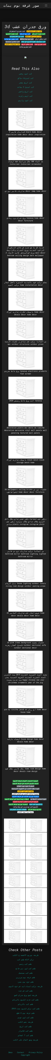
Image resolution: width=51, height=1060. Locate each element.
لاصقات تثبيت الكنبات (18, 809)
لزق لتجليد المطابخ (38, 799)
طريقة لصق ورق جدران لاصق (25, 995)
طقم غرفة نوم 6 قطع (25, 1013)
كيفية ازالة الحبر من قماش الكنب (25, 794)
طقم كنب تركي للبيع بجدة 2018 (25, 1008)
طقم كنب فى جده (25, 991)
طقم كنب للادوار (25, 1031)
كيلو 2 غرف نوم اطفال (25, 786)
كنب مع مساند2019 (26, 39)
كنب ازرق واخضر (25, 91)
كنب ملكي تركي (40, 39)
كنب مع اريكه (25, 34)
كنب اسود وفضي (25, 74)
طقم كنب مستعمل (25, 973)
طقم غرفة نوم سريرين (25, 977)
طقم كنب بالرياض (25, 1004)
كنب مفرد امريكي (38, 34)
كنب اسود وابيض (25, 100)
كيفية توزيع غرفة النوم (18, 804)
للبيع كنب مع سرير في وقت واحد (25, 807)
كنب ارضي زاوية (25, 96)
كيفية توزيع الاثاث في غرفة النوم (25, 796)
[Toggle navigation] (46, 5)
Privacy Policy (36, 1052)
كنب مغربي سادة (25, 47)
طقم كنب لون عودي (25, 1017)
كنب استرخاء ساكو (25, 78)
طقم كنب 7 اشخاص (25, 1035)
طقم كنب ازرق (25, 1026)
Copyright (25, 1055)
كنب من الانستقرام (17, 36)
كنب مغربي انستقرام (17, 31)
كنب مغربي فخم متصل (33, 36)
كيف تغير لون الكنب (25, 791)
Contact (20, 1052)
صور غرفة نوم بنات (21, 5)
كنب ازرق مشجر (25, 82)
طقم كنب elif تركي (25, 959)
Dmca (10, 1052)
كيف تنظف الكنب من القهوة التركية (25, 789)
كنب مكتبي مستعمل (12, 42)
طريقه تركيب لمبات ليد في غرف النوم (25, 986)
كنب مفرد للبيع (12, 34)
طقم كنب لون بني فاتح (25, 968)
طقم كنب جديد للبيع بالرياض (25, 999)
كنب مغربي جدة (40, 44)
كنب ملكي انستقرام (34, 31)
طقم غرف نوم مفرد (25, 982)
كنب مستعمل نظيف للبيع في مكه (33, 42)
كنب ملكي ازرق (27, 44)
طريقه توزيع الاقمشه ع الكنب (25, 955)
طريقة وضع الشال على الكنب (25, 1040)
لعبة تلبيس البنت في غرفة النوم (25, 783)
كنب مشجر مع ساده (11, 39)
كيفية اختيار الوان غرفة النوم (25, 781)
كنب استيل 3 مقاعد (25, 87)
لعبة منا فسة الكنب (25, 812)
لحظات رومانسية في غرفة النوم (17, 799)
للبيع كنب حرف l (36, 804)
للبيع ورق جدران (34, 809)
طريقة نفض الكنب (25, 1022)
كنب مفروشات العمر (12, 44)
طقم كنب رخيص (25, 964)
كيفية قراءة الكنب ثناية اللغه (25, 802)
